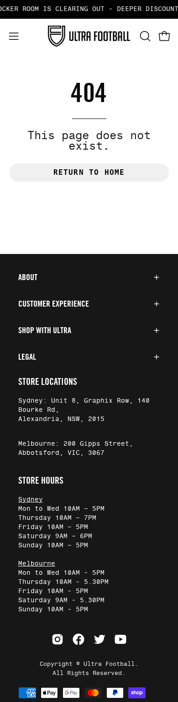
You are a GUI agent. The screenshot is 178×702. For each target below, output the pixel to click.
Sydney (30, 500)
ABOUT (27, 277)
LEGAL (27, 357)
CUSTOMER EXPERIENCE (53, 304)
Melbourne (36, 564)
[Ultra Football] (89, 36)
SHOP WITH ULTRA (44, 330)
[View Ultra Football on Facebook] (78, 639)
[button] (144, 36)
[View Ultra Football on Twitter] (99, 639)
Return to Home (89, 172)
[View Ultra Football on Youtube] (120, 639)
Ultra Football (109, 664)
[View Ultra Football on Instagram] (57, 639)
